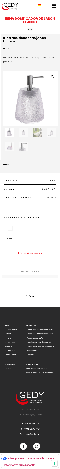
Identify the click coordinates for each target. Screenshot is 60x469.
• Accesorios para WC (34, 338)
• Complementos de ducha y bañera (40, 346)
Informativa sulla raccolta (19, 465)
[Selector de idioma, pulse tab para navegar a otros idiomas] (41, 5)
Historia (8, 338)
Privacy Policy (10, 351)
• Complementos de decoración (38, 342)
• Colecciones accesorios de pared (39, 330)
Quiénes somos (11, 330)
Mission (8, 334)
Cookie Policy (10, 355)
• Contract (30, 355)
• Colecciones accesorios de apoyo (39, 334)
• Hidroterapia (31, 351)
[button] (52, 77)
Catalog (8, 369)
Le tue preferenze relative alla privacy (30, 458)
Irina (30, 29)
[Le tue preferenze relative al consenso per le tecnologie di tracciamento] (54, 463)
